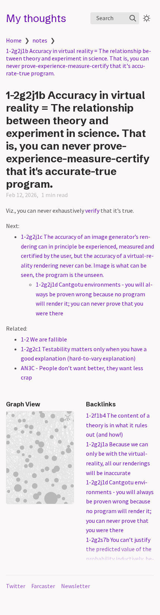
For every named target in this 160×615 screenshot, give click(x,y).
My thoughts (36, 18)
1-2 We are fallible (44, 339)
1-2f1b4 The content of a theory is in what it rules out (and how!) (118, 425)
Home (14, 40)
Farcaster (43, 586)
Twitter (15, 586)
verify (92, 210)
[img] (132, 18)
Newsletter (75, 586)
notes (39, 40)
